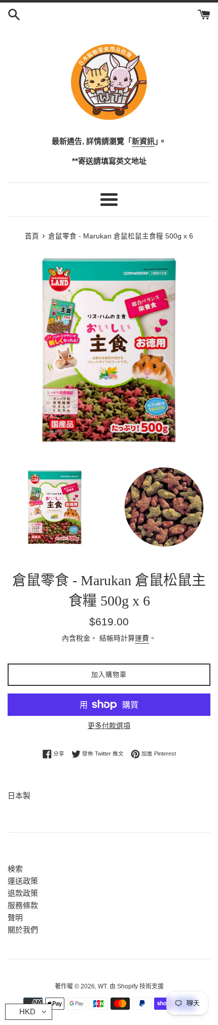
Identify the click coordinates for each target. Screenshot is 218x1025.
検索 (15, 868)
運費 (142, 638)
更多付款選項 (109, 725)
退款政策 (23, 893)
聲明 (15, 917)
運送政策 (23, 881)
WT (102, 986)
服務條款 (23, 905)
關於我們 (23, 929)
